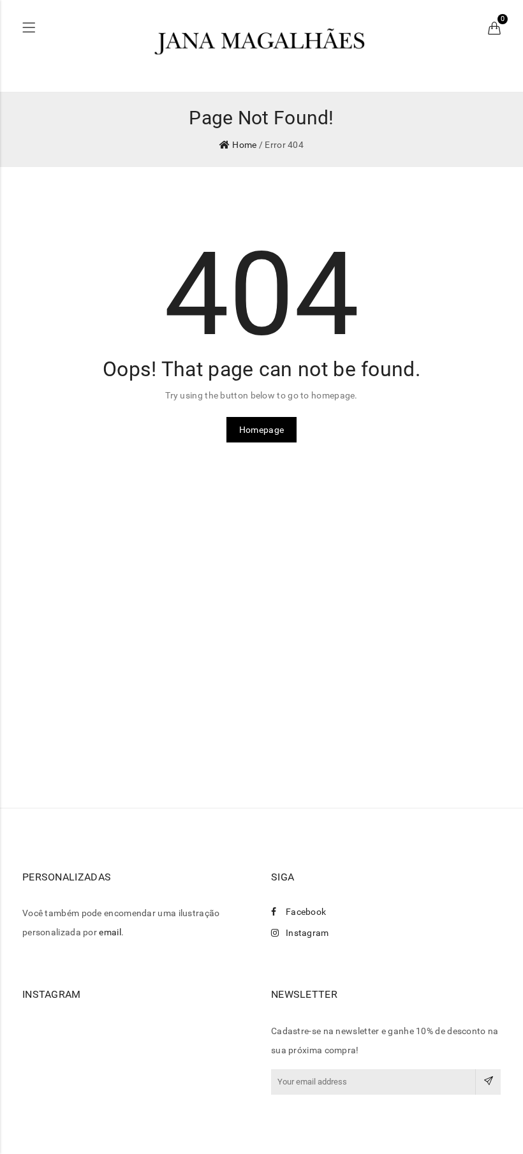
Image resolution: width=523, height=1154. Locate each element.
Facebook (306, 912)
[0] (494, 29)
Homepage (261, 430)
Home (244, 145)
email (110, 932)
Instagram (307, 933)
